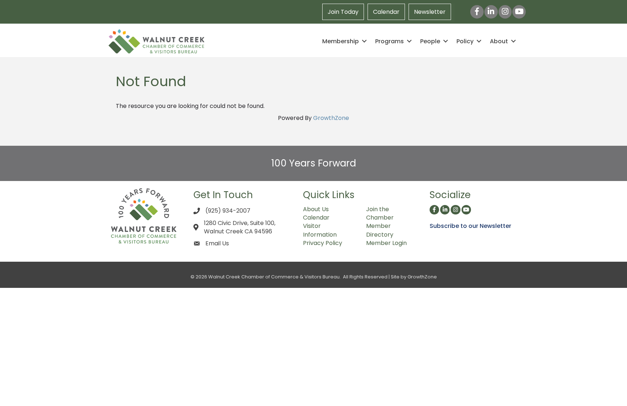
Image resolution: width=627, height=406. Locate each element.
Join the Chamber (380, 213)
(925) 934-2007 (227, 210)
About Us (316, 209)
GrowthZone (331, 118)
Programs (389, 41)
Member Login (386, 243)
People (430, 41)
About (499, 41)
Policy (465, 41)
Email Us (217, 243)
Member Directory (379, 230)
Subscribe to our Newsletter (470, 226)
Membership (340, 41)
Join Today (343, 12)
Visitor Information (320, 230)
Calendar (386, 12)
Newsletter (430, 12)
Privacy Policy (322, 243)
